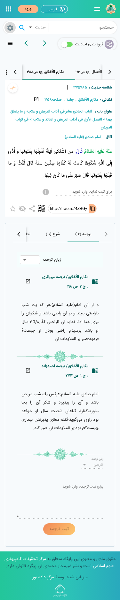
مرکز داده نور (43, 577)
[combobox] (83, 27)
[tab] (45, 72)
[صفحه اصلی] (110, 9)
